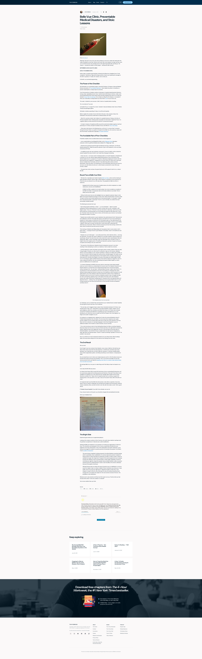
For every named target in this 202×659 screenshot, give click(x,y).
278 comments (84, 27)
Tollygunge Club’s (108, 141)
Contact (94, 628)
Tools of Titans (109, 633)
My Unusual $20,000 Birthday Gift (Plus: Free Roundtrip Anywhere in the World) (79, 547)
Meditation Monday (124, 633)
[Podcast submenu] (104, 2)
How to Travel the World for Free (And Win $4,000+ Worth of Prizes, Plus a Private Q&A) (100, 563)
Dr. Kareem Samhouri (103, 131)
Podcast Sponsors (123, 628)
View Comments (101, 519)
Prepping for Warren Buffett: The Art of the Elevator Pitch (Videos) (78, 563)
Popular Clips (122, 626)
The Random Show (123, 631)
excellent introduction (88, 450)
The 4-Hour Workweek (110, 626)
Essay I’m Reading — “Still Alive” (122, 545)
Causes (94, 633)
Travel (84, 28)
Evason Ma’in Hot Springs (89, 97)
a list (106, 98)
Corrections (95, 631)
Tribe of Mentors (109, 635)
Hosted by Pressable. (86, 630)
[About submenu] (91, 2)
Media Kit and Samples (97, 635)
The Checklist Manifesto (95, 88)
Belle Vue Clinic (105, 178)
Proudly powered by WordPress (75, 630)
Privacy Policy (95, 637)
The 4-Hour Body (113, 125)
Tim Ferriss (95, 626)
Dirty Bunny (85, 57)
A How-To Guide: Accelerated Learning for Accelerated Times (121, 563)
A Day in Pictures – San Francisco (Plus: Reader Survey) (99, 546)
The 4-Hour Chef (109, 631)
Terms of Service (96, 639)
